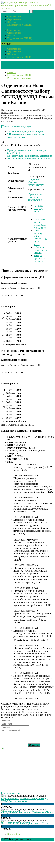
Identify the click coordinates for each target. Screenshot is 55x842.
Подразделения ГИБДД (19, 24)
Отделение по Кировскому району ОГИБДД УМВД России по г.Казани (24, 800)
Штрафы (11, 22)
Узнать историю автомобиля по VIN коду (29, 158)
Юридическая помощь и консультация (35, 197)
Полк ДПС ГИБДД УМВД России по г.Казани (25, 823)
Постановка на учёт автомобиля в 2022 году (40, 223)
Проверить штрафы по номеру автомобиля (29, 155)
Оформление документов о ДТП (25, 131)
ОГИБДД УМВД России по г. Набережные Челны (27, 812)
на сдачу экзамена (38, 210)
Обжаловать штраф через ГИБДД (40, 250)
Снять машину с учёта (39, 233)
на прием (38, 205)
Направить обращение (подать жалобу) (36, 182)
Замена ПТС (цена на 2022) (40, 242)
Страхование (14, 19)
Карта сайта (13, 834)
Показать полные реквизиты (16, 424)
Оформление (14, 16)
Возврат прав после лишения (39, 258)
